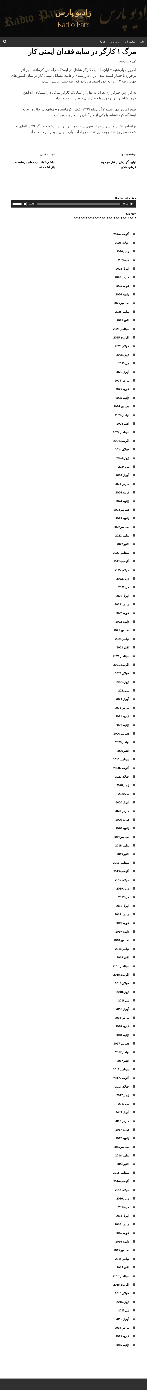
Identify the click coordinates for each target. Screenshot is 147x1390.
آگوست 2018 (121, 974)
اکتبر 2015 (123, 1267)
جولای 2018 (122, 983)
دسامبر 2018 (121, 940)
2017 (119, 218)
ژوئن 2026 (122, 251)
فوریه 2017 (122, 1129)
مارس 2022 (122, 604)
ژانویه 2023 (122, 518)
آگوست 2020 (121, 768)
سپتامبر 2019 (121, 862)
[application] (73, 204)
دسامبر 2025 (121, 303)
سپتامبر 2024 (121, 432)
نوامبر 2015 (122, 1258)
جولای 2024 (122, 449)
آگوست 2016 (121, 1181)
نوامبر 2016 (122, 1155)
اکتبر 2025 (123, 320)
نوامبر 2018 (122, 948)
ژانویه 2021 (122, 724)
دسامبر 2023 (121, 509)
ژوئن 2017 (122, 1095)
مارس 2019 (122, 914)
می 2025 (123, 363)
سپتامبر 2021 (121, 656)
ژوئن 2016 (122, 1198)
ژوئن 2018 (122, 991)
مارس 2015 (122, 1327)
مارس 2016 (122, 1224)
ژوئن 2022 (122, 578)
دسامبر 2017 (121, 1043)
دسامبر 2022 (121, 526)
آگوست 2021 (121, 664)
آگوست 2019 (121, 871)
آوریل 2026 (122, 268)
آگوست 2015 (121, 1284)
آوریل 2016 (122, 1215)
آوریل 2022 (122, 595)
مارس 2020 (122, 811)
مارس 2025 (122, 380)
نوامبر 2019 (122, 845)
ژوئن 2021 (122, 681)
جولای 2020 (122, 776)
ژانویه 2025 (122, 397)
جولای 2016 (122, 1189)
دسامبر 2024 (121, 406)
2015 (133, 218)
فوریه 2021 (122, 716)
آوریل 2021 (122, 699)
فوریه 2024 (122, 492)
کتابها (102, 41)
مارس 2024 (122, 483)
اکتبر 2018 (123, 957)
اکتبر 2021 (123, 647)
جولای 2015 (122, 1293)
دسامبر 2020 (121, 733)
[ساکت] (25, 204)
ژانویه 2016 (122, 1241)
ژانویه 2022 (122, 621)
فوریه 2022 (122, 613)
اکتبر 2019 (123, 854)
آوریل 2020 (122, 802)
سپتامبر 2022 (121, 552)
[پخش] (131, 204)
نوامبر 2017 (122, 1052)
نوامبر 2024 (122, 415)
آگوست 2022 (121, 561)
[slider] (18, 203)
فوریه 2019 (122, 923)
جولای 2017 (122, 1086)
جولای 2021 (122, 673)
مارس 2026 (122, 277)
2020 (98, 218)
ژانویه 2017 (122, 1138)
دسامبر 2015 (121, 1250)
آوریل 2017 (122, 1112)
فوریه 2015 (122, 1336)
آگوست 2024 (121, 440)
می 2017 (123, 1103)
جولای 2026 (122, 242)
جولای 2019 (122, 879)
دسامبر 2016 (121, 1146)
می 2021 (123, 690)
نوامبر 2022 (122, 535)
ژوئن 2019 (122, 888)
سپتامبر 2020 (121, 759)
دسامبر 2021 (121, 630)
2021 (91, 218)
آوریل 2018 (122, 1009)
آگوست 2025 (121, 337)
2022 (84, 218)
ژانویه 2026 (122, 294)
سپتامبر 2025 (121, 328)
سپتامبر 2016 (121, 1172)
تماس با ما (129, 41)
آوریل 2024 (122, 475)
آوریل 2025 (122, 371)
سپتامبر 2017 (121, 1069)
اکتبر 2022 (123, 544)
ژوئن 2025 (122, 354)
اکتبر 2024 (123, 423)
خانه (142, 41)
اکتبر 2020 (123, 750)
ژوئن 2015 (122, 1301)
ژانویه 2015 (122, 1344)
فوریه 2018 (122, 1026)
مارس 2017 (122, 1121)
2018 (112, 218)
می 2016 (123, 1207)
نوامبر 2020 (122, 742)
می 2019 (123, 897)
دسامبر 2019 (121, 836)
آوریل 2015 (122, 1319)
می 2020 (123, 793)
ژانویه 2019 (122, 931)
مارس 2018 (122, 1017)
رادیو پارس (73, 12)
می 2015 (123, 1310)
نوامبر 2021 (122, 638)
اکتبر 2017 (123, 1060)
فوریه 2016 (122, 1232)
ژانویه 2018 (122, 1034)
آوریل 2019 (122, 905)
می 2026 (123, 260)
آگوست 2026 (121, 234)
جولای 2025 (122, 346)
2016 (126, 218)
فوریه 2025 (122, 389)
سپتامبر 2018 (121, 966)
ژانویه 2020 (122, 828)
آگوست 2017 (121, 1077)
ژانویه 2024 (122, 501)
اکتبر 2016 (123, 1164)
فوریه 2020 (122, 819)
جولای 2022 (122, 569)
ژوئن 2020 (122, 785)
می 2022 (123, 587)
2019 (105, 218)
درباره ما (114, 41)
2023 (77, 218)
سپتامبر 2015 (121, 1276)
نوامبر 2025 (122, 311)
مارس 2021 (122, 707)
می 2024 (123, 466)
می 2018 (123, 1000)
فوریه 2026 (122, 285)
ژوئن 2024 (122, 458)
